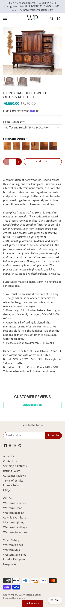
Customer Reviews (14, 476)
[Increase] (19, 161)
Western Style (12, 550)
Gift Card (8, 498)
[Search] (51, 18)
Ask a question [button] (32, 405)
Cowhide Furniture (14, 517)
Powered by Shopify (14, 598)
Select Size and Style (14, 122)
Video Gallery (11, 540)
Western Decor (12, 508)
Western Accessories (16, 532)
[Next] (58, 51)
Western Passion (32, 595)
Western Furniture (14, 503)
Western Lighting (13, 522)
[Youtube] (10, 445)
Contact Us (10, 461)
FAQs (6, 490)
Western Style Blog (15, 555)
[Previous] (7, 51)
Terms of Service (13, 481)
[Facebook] (5, 445)
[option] (32, 51)
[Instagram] (15, 445)
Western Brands (13, 545)
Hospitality (10, 564)
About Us (9, 456)
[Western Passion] (32, 18)
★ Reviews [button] (32, 603)
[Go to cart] (58, 18)
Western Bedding (13, 513)
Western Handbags (15, 527)
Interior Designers (14, 559)
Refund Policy (11, 471)
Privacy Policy (11, 485)
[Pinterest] (19, 445)
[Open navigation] (5, 18)
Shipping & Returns (15, 466)
